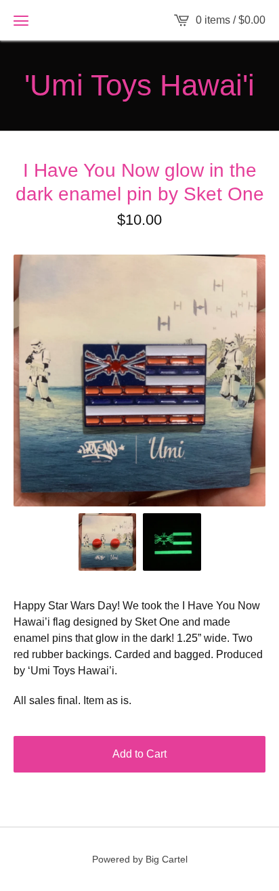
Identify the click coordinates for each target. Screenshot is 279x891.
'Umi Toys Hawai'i (139, 85)
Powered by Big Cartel (140, 859)
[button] (21, 20)
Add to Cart (139, 754)
